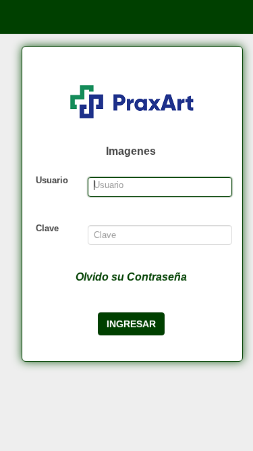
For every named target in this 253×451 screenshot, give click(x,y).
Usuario (52, 180)
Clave (47, 228)
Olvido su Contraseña (131, 277)
